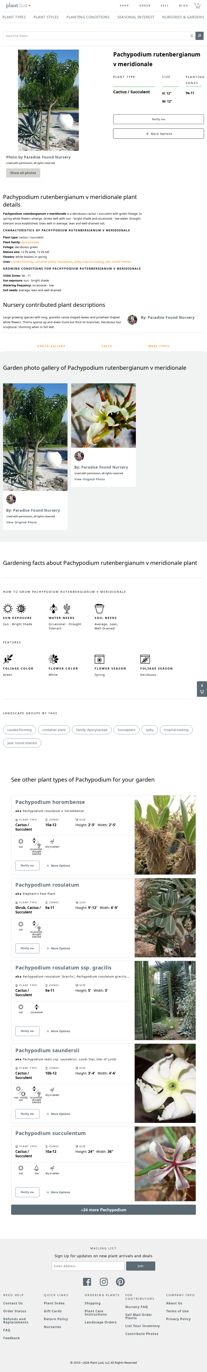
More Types (159, 346)
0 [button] (198, 3)
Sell (165, 5)
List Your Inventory (142, 1326)
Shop (124, 5)
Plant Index (54, 1303)
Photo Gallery (51, 346)
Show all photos (23, 173)
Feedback (11, 1338)
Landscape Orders (101, 1322)
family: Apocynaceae (91, 730)
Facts (107, 346)
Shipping (93, 1303)
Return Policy (56, 1319)
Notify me (158, 119)
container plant (45, 262)
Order (145, 5)
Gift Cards (53, 1311)
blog (183, 5)
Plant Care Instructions (96, 1313)
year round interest (118, 262)
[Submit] (199, 36)
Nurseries (52, 1327)
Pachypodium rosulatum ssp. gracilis (63, 967)
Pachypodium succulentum (50, 1133)
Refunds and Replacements (16, 1320)
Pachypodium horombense (50, 801)
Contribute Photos (141, 1334)
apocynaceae (30, 242)
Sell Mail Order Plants (138, 1316)
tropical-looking (93, 262)
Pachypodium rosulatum (47, 884)
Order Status (14, 1311)
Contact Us (13, 1303)
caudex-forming (22, 262)
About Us (174, 1303)
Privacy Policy (178, 1319)
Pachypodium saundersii (47, 1050)
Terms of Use (177, 1311)
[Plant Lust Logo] (18, 5)
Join (141, 1266)
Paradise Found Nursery (36, 510)
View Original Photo (21, 522)
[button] (191, 36)
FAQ (7, 1330)
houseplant (64, 262)
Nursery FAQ (136, 1307)
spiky (77, 262)
